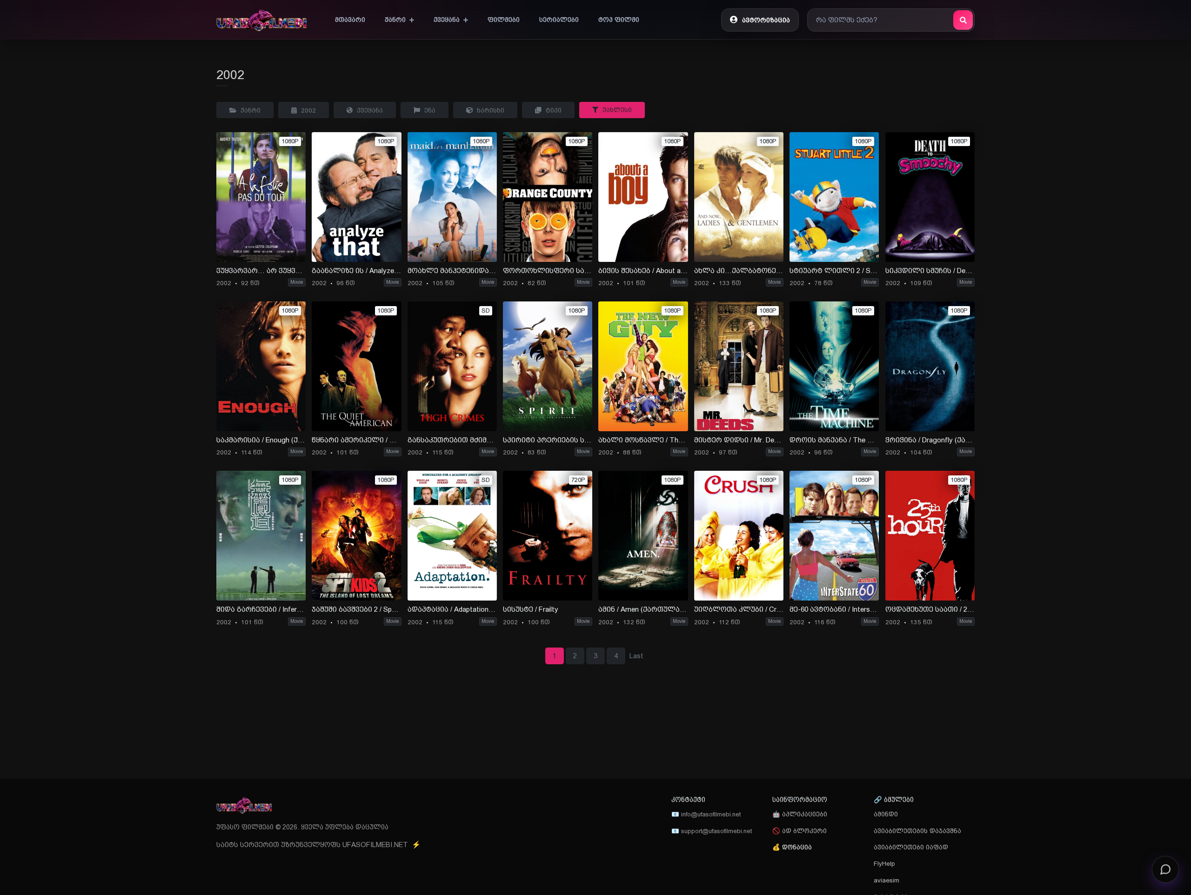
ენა (428, 110)
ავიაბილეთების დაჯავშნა (917, 831)
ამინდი (886, 814)
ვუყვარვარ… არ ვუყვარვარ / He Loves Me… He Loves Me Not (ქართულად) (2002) (261, 271)
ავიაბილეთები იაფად (911, 847)
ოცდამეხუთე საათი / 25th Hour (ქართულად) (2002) (930, 609)
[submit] (963, 20)
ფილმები (504, 19)
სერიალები (559, 19)
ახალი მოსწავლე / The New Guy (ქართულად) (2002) (643, 440)
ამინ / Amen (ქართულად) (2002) (643, 609)
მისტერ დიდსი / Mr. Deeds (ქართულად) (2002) (738, 440)
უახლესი (616, 110)
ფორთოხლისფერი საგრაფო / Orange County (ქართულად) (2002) (547, 271)
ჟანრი (250, 110)
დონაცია (797, 847)
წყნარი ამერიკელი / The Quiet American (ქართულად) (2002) (356, 440)
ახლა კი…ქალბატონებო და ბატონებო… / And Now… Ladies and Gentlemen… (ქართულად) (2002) (738, 271)
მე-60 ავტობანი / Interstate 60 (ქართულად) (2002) (834, 609)
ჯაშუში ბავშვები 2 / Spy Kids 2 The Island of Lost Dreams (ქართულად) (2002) (356, 609)
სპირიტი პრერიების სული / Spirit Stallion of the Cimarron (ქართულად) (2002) (547, 440)
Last (636, 656)
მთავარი (350, 19)
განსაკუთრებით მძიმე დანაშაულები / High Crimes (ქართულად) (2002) (452, 440)
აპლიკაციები (803, 814)
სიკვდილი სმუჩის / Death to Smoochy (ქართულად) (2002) (930, 271)
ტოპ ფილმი (618, 19)
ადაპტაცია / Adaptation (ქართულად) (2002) (452, 609)
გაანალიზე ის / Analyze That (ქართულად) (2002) (356, 271)
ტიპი (553, 110)
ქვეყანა (369, 110)
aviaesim (886, 880)
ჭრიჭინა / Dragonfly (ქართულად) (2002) (930, 440)
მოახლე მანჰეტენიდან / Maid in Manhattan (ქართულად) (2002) (452, 271)
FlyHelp (884, 863)
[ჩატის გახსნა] (1165, 866)
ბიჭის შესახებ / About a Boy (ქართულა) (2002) (643, 271)
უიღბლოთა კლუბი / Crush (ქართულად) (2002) (738, 609)
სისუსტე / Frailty (530, 609)
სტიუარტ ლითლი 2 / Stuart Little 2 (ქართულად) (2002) (834, 271)
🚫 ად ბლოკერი (799, 831)
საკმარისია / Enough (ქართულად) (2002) (261, 440)
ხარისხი (489, 110)
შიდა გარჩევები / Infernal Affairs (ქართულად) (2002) (261, 609)
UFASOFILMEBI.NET (381, 845)
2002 (307, 110)
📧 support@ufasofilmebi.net (711, 831)
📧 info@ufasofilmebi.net (706, 814)
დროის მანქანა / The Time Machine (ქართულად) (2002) (834, 440)
